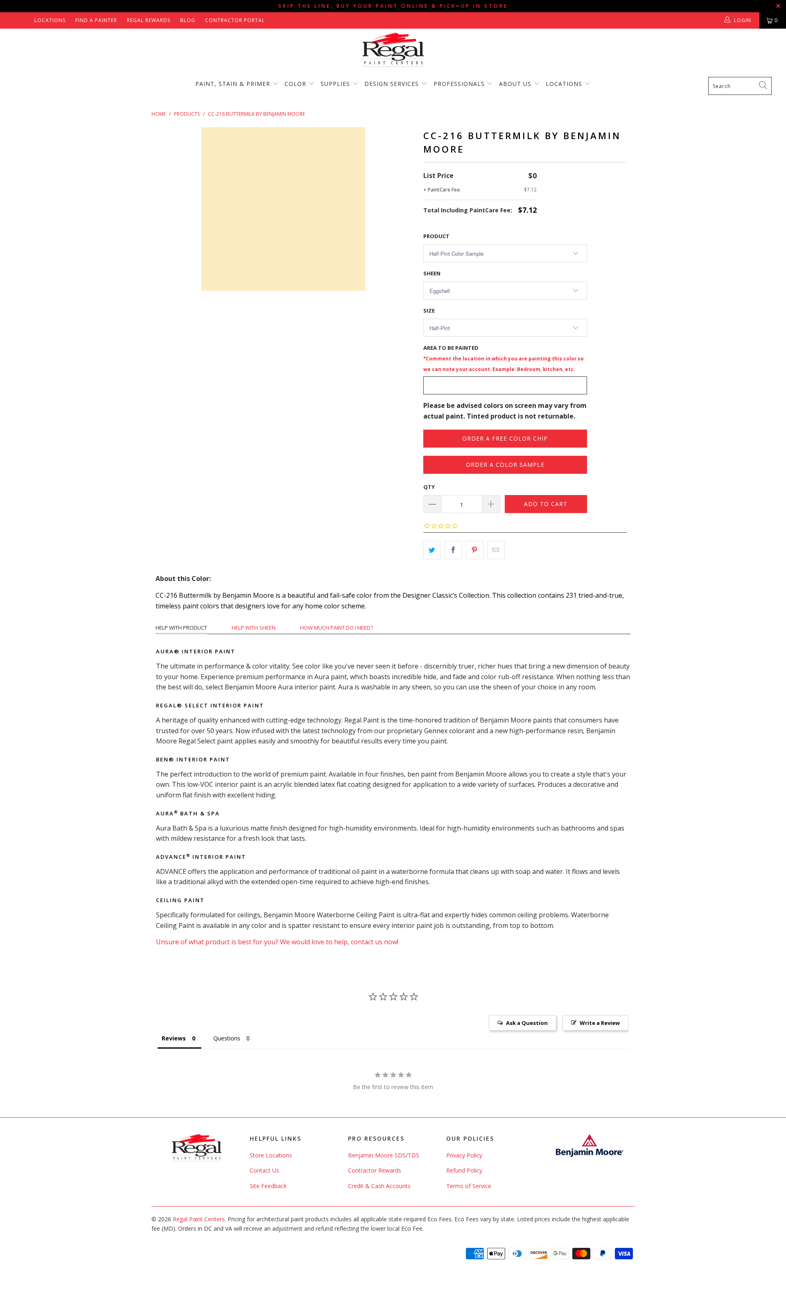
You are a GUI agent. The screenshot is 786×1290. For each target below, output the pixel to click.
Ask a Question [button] (527, 1023)
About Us (516, 84)
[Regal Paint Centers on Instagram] (25, 20)
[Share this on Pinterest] (474, 550)
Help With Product (181, 627)
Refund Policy (464, 1170)
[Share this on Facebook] (453, 550)
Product (436, 236)
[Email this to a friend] (496, 550)
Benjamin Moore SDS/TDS (383, 1155)
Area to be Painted (503, 358)
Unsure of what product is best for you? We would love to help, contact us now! (277, 941)
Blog (187, 20)
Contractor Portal (235, 20)
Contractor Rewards (374, 1170)
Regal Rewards (148, 20)
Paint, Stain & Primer (232, 84)
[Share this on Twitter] (432, 550)
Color (295, 84)
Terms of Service (468, 1186)
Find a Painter (96, 20)
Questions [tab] (226, 1038)
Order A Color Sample (505, 464)
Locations (50, 20)
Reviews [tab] (174, 1038)
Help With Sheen (254, 627)
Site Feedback (268, 1186)
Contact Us (264, 1170)
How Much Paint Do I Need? (336, 627)
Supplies (335, 84)
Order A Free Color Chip (505, 438)
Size (429, 310)
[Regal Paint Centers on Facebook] (13, 20)
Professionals (460, 84)
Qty (429, 487)
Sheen (431, 273)
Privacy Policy (464, 1155)
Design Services (391, 84)
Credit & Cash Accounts (379, 1186)
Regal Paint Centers (199, 1219)
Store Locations (271, 1155)
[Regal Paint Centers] (393, 50)
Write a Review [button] (600, 1023)
